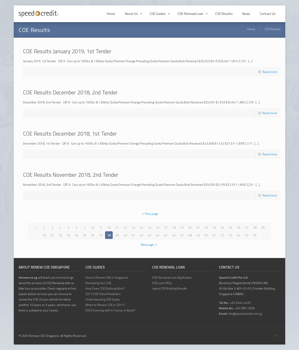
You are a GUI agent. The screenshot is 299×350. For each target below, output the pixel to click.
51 (214, 235)
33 (68, 235)
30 (44, 235)
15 (149, 227)
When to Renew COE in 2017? (105, 304)
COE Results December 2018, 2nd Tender (70, 92)
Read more (269, 71)
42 (141, 235)
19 (182, 227)
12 (125, 227)
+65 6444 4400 (240, 302)
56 (255, 235)
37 (101, 235)
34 (76, 235)
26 (238, 227)
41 (133, 235)
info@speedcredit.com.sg (245, 313)
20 (190, 227)
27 (246, 227)
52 (222, 235)
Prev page (151, 213)
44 (157, 235)
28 (255, 227)
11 (117, 227)
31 (52, 235)
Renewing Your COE (98, 283)
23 (214, 227)
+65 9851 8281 (245, 308)
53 (230, 235)
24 (222, 227)
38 (109, 235)
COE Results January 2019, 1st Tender (67, 51)
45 (165, 235)
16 (157, 227)
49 (198, 235)
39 (117, 235)
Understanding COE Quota (102, 299)
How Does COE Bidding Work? (105, 288)
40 (125, 235)
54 (238, 235)
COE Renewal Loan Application (172, 277)
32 (60, 235)
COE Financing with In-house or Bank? (110, 310)
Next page (147, 244)
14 (141, 227)
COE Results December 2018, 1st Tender (70, 133)
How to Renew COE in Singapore (106, 277)
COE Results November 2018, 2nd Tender (70, 175)
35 (84, 235)
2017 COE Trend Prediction (103, 294)
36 (93, 235)
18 (174, 227)
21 (198, 227)
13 (133, 227)
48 (190, 235)
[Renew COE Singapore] (38, 13)
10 (109, 227)
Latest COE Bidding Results (169, 288)
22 (206, 227)
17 (165, 227)
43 (149, 235)
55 (246, 235)
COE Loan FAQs (162, 283)
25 (230, 227)
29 (263, 227)
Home (251, 29)
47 (182, 235)
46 (174, 235)
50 (206, 235)
